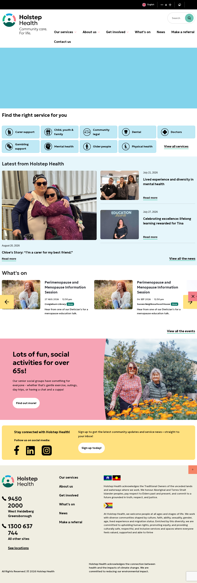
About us (89, 32)
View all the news (182, 259)
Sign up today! (91, 448)
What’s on (143, 32)
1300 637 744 (20, 529)
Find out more (17, 91)
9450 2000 (15, 502)
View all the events (181, 331)
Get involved (115, 32)
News (161, 32)
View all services (176, 146)
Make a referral (182, 32)
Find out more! (26, 403)
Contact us (62, 42)
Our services (63, 32)
